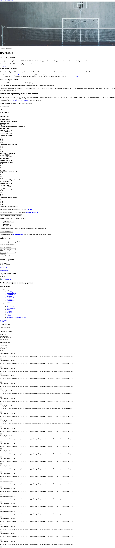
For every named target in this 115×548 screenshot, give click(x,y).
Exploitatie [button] (9, 296)
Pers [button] (8, 314)
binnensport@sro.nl (17, 234)
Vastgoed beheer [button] (11, 294)
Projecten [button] (9, 299)
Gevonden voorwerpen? (6, 231)
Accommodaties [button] (11, 300)
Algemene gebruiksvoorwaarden (20, 100)
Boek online (3, 66)
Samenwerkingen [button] (11, 293)
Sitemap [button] (9, 315)
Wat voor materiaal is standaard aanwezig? (11, 215)
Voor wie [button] (9, 291)
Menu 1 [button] (5, 290)
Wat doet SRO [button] (10, 306)
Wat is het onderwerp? (6, 247)
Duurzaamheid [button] (11, 308)
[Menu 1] (8, 290)
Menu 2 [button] (5, 303)
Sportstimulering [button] (11, 297)
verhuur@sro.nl (75, 76)
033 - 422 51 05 (4, 267)
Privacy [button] (2, 321)
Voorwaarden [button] (3, 320)
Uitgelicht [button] (9, 312)
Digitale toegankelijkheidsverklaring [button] (16, 317)
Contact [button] (9, 302)
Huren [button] (8, 309)
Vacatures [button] (9, 311)
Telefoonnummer (5, 251)
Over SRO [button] (9, 305)
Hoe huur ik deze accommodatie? (9, 206)
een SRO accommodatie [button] (6, 0)
